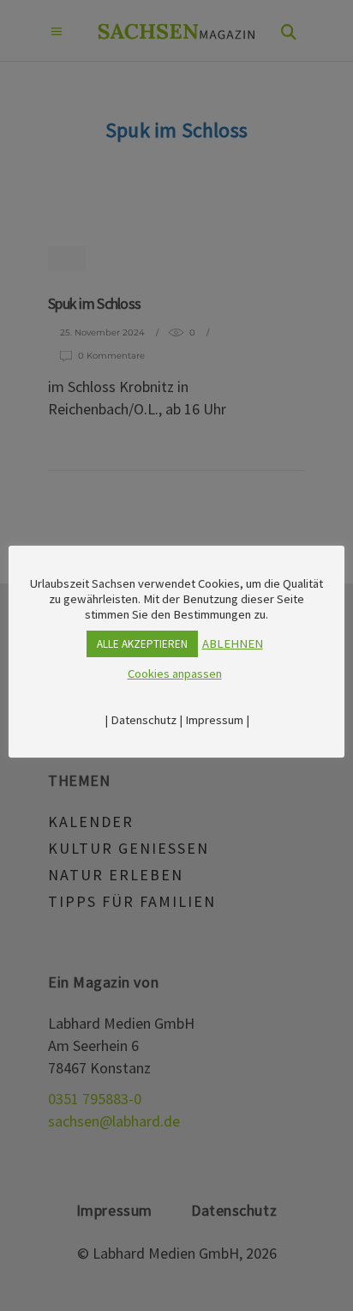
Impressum (214, 720)
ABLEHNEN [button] (232, 643)
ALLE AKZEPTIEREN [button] (142, 644)
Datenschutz (143, 720)
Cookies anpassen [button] (175, 673)
